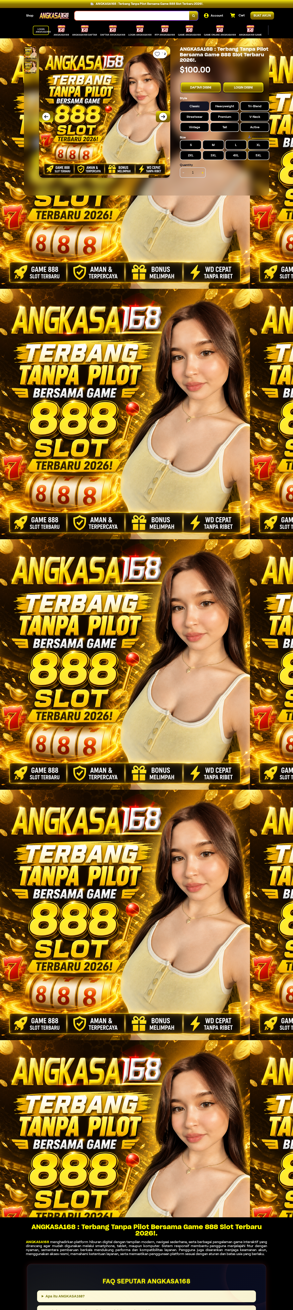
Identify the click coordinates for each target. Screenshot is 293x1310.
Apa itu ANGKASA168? (65, 1296)
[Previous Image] (46, 116)
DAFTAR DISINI (200, 87)
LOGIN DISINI (243, 87)
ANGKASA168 (37, 1242)
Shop (29, 15)
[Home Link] (54, 15)
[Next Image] (163, 116)
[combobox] (132, 15)
